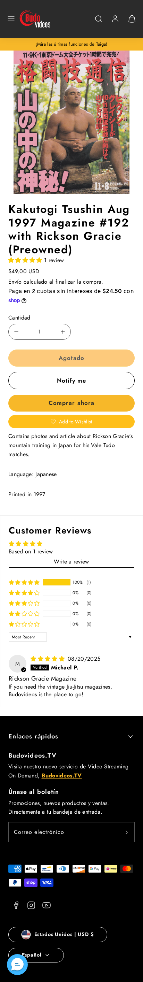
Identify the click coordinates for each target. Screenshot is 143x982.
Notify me (71, 380)
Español (32, 954)
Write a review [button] (71, 562)
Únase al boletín (33, 791)
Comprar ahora (71, 403)
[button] (11, 18)
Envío (15, 282)
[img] (48, 659)
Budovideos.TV (32, 755)
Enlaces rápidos (33, 736)
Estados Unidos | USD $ (64, 934)
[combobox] (98, 22)
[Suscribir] (126, 832)
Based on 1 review (31, 551)
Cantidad (19, 318)
